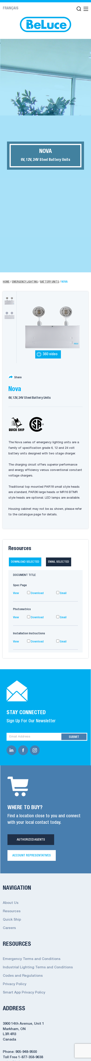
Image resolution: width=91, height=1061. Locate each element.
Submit (74, 737)
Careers (9, 928)
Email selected (58, 562)
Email (62, 593)
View (16, 593)
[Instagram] (36, 750)
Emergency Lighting (25, 281)
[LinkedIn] (12, 750)
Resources (12, 911)
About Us (10, 903)
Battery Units (49, 281)
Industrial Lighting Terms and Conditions (38, 967)
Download (37, 593)
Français (10, 8)
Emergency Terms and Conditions (31, 959)
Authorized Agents (31, 839)
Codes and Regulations (23, 975)
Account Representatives (31, 855)
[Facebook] (24, 750)
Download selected (25, 562)
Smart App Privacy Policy (24, 992)
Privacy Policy (14, 984)
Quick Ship (12, 919)
